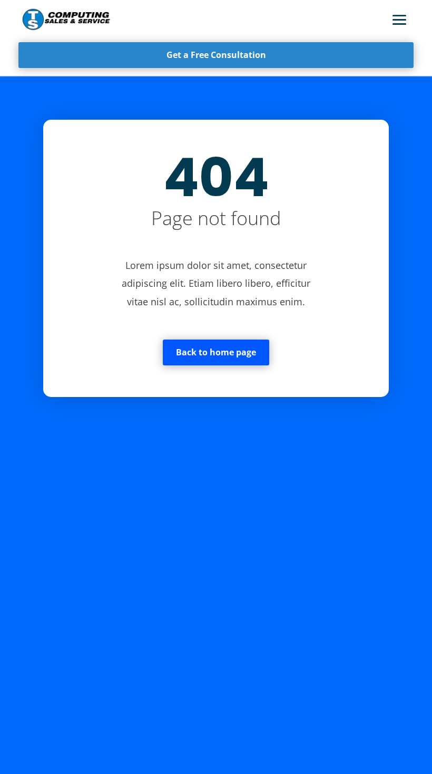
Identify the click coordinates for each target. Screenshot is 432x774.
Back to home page (216, 352)
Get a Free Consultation (216, 55)
